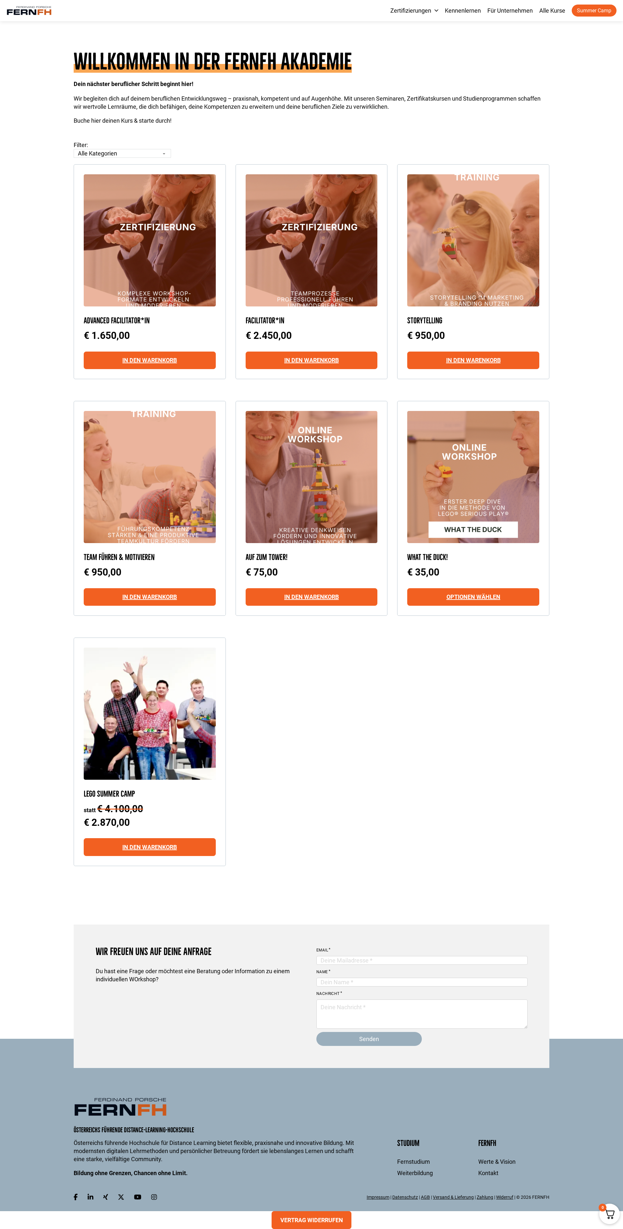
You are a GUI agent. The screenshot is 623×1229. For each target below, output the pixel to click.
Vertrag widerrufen (311, 1220)
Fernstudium (413, 1161)
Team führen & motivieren (119, 557)
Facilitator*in (265, 320)
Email (322, 950)
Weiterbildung (415, 1173)
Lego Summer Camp (109, 794)
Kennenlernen (463, 10)
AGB (425, 1197)
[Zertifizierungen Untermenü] (436, 10)
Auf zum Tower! (267, 557)
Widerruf (504, 1197)
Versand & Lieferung (453, 1197)
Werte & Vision (497, 1161)
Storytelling (424, 320)
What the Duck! (427, 557)
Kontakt (488, 1173)
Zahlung (485, 1197)
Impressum (378, 1197)
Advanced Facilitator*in (117, 320)
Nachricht (328, 993)
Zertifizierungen (410, 10)
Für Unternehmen (510, 10)
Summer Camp (594, 10)
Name (322, 972)
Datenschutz (405, 1197)
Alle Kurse (552, 10)
